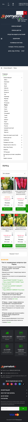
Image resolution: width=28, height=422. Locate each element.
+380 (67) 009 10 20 (14, 370)
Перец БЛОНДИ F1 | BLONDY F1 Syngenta (7, 192)
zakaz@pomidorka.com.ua (11, 373)
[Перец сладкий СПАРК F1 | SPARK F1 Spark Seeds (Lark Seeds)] (20, 183)
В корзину (7, 209)
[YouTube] (8, 384)
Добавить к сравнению (12, 198)
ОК (23, 408)
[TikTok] (23, 384)
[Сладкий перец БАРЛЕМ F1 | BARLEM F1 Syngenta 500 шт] (7, 220)
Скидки (9, 322)
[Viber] (15, 384)
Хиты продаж (6, 173)
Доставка (15, 299)
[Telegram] (19, 384)
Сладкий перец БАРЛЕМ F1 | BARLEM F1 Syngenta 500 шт (7, 229)
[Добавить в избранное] (12, 196)
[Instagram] (12, 384)
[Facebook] (4, 384)
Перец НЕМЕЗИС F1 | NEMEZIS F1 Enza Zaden (20, 228)
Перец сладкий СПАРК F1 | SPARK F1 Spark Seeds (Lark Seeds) (20, 193)
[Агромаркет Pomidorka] (12, 16)
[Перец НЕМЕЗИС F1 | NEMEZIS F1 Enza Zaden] (20, 220)
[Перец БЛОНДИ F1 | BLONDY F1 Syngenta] (7, 183)
